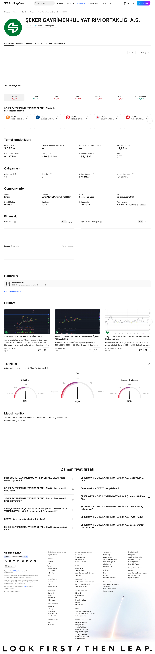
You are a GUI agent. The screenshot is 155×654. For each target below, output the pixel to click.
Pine (48, 575)
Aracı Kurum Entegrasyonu (137, 573)
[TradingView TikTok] (31, 560)
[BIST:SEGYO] (6, 332)
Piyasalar (81, 3)
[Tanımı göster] (16, 145)
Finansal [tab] (19, 43)
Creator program (109, 562)
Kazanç (50, 595)
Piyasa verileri (80, 559)
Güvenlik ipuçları (81, 634)
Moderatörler (107, 566)
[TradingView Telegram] (26, 560)
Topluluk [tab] (38, 43)
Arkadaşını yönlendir (110, 559)
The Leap (78, 575)
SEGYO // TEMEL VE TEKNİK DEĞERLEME (23, 336)
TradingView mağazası (83, 611)
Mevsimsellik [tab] (59, 43)
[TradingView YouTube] (14, 560)
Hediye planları (80, 562)
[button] (65, 3)
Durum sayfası (80, 639)
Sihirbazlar (107, 586)
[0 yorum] (39, 349)
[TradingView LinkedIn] (22, 560)
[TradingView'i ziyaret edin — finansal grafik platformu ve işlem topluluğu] (12, 85)
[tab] (64, 221)
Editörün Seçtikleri (109, 577)
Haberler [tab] (29, 43)
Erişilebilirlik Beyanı (81, 632)
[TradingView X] (5, 560)
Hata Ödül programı (82, 636)
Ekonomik (50, 593)
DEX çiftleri (51, 573)
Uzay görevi (79, 595)
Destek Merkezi (80, 600)
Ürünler (60, 3)
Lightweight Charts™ (135, 559)
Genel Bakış (79, 568)
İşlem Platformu (133, 564)
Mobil (49, 622)
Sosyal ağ (106, 555)
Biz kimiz (78, 593)
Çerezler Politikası (81, 629)
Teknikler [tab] (48, 43)
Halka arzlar (51, 600)
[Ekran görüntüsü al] (129, 52)
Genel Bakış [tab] (9, 43)
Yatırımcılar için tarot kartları (84, 613)
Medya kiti (79, 605)
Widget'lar (131, 555)
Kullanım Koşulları (81, 622)
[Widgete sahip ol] (133, 52)
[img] (53, 26)
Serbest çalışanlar (109, 589)
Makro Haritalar (52, 613)
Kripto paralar (52, 568)
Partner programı (134, 575)
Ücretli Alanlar (108, 591)
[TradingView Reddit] (35, 560)
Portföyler (50, 606)
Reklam (130, 570)
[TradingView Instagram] (18, 560)
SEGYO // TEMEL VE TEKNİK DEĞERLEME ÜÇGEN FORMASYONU (77, 337)
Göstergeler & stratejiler (111, 584)
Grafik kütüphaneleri (135, 557)
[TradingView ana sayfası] (14, 3)
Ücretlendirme (80, 557)
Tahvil (49, 566)
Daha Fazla (106, 3)
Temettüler (51, 598)
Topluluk (70, 3)
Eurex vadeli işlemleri (82, 584)
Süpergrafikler (52, 555)
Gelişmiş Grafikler (134, 562)
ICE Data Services (18, 571)
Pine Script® (51, 616)
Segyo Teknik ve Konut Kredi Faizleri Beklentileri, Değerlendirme (127, 337)
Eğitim (105, 575)
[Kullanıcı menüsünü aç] (133, 3)
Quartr (25, 586)
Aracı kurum (93, 3)
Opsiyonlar (51, 611)
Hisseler (50, 561)
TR (128, 3)
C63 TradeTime (80, 616)
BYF (48, 564)
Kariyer (77, 602)
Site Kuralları (107, 564)
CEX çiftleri (51, 570)
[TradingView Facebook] (9, 560)
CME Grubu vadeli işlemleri (84, 582)
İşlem (105, 573)
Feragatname (79, 625)
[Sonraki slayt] (149, 321)
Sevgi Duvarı (107, 557)
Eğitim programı (133, 577)
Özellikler (78, 555)
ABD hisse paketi (81, 586)
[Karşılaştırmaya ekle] (27, 117)
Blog (76, 598)
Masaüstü (50, 625)
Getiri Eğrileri (51, 609)
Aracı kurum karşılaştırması (84, 573)
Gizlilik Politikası (80, 627)
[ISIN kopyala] (138, 205)
